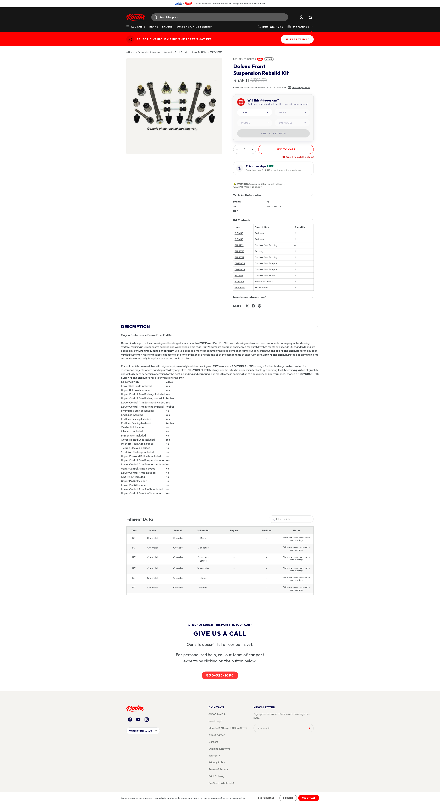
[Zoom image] (174, 106)
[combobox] (219, 17)
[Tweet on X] (247, 306)
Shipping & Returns (219, 748)
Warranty (214, 755)
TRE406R (240, 287)
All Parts (130, 52)
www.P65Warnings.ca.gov (247, 186)
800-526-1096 (220, 675)
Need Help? (215, 721)
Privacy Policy (216, 762)
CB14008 (240, 263)
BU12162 (239, 245)
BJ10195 (239, 233)
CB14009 (240, 269)
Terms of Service (218, 769)
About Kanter (216, 735)
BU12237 (239, 257)
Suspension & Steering (194, 26)
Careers (213, 741)
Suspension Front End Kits (176, 52)
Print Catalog (216, 776)
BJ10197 (239, 239)
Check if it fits (273, 133)
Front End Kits (199, 52)
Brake (153, 26)
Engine (167, 26)
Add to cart (286, 149)
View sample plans (301, 87)
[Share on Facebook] (253, 306)
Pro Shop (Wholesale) (221, 783)
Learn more (258, 3)
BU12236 (239, 251)
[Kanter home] (130, 39)
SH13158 (239, 275)
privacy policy (237, 798)
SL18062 (239, 281)
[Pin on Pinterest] (259, 306)
